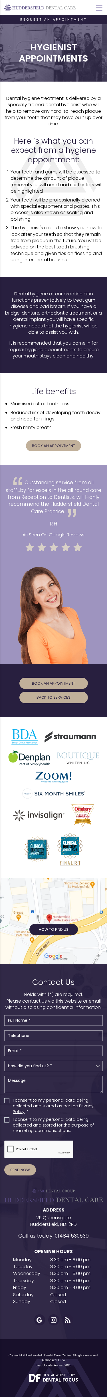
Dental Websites (56, 1375)
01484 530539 (72, 1235)
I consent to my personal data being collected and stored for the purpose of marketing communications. (53, 1125)
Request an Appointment (53, 19)
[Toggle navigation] (99, 8)
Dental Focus (60, 1380)
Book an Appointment (53, 445)
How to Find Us (53, 929)
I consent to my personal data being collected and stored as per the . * (53, 1106)
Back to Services (53, 697)
